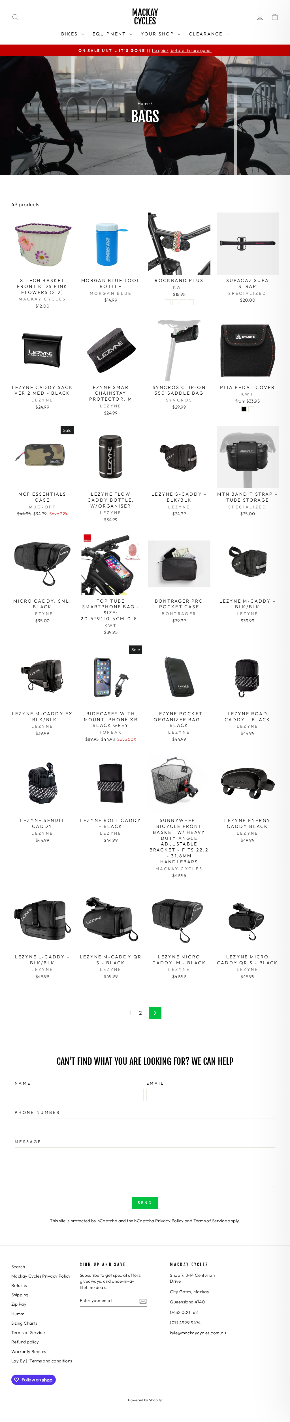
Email (155, 1083)
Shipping (20, 1294)
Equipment (110, 34)
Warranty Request (29, 1351)
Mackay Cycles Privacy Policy (41, 1276)
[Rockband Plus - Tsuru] (175, 302)
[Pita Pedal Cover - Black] (243, 409)
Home (144, 103)
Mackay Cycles (145, 16)
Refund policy (25, 1342)
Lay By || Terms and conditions (41, 1361)
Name (23, 1083)
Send (145, 1202)
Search (18, 1266)
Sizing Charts (24, 1323)
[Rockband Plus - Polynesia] (190, 302)
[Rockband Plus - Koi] (183, 302)
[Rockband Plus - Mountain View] (167, 302)
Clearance (207, 34)
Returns (19, 1285)
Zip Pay (18, 1304)
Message (28, 1141)
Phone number (37, 1112)
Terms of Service (210, 1220)
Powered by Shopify (145, 1400)
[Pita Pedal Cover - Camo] (251, 409)
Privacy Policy (169, 1220)
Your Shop (158, 34)
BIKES (70, 34)
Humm (18, 1313)
